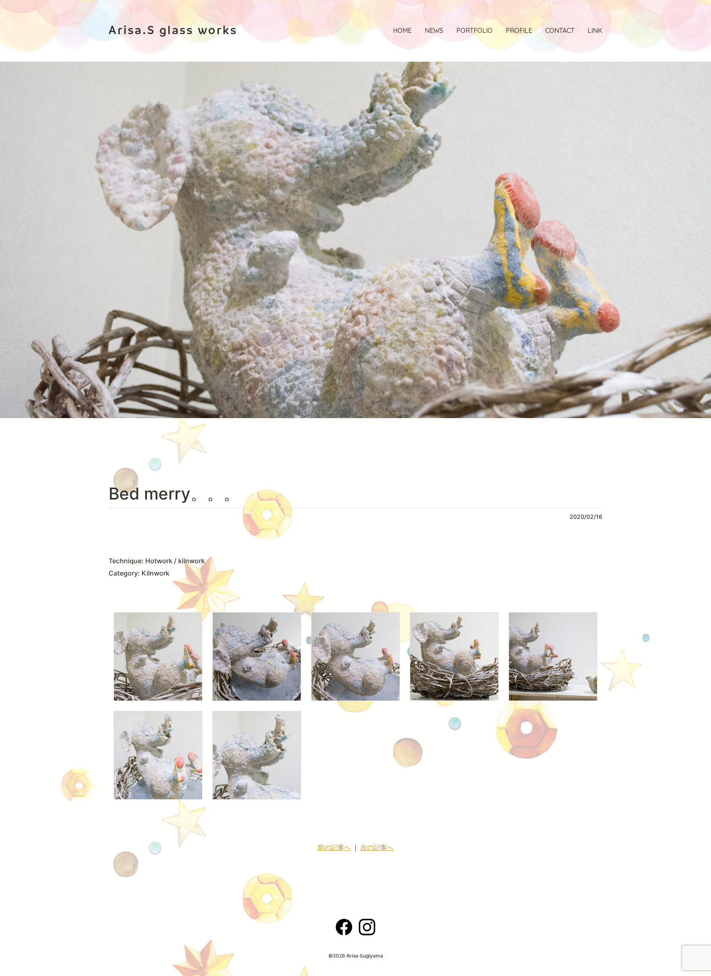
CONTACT (559, 30)
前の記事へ (334, 847)
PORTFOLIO (474, 30)
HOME (402, 30)
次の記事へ (376, 847)
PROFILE (519, 30)
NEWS (434, 30)
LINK (595, 30)
